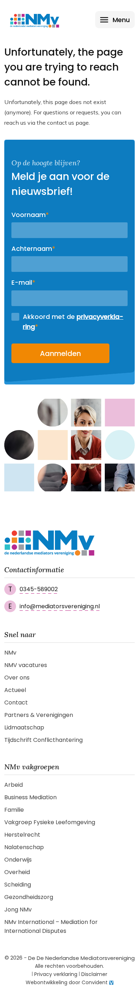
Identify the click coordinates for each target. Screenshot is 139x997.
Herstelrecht (22, 835)
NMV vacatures (25, 665)
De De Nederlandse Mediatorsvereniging (81, 958)
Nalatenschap (24, 847)
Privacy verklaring (55, 974)
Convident (95, 982)
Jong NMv (18, 909)
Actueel (15, 690)
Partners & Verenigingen (38, 715)
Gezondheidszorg (28, 897)
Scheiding (17, 884)
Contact (16, 702)
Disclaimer (94, 974)
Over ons (17, 677)
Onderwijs (18, 860)
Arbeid (13, 785)
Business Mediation (30, 797)
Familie (14, 810)
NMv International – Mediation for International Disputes (51, 926)
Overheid (17, 872)
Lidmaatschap (24, 727)
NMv (10, 653)
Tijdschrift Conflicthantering (43, 740)
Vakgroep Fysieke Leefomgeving (49, 822)
